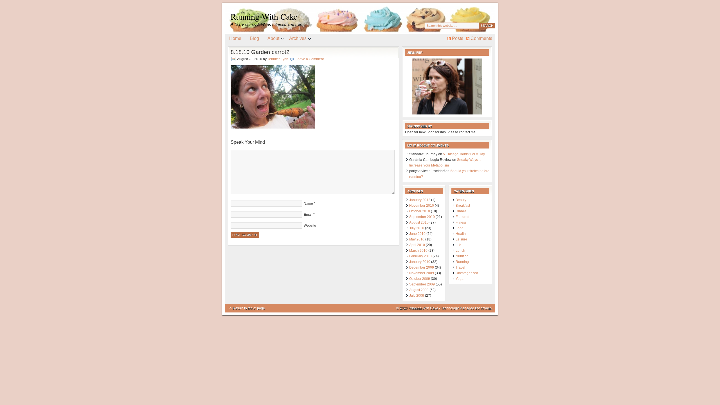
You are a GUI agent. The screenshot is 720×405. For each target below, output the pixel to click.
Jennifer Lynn (277, 59)
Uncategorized (467, 273)
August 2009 (419, 290)
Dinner (461, 211)
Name (308, 204)
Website (310, 226)
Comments (481, 38)
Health (461, 234)
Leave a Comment (310, 59)
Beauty (461, 200)
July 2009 (416, 296)
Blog (254, 38)
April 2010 (417, 245)
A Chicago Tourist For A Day (464, 154)
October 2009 (419, 279)
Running (462, 262)
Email (308, 215)
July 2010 (416, 228)
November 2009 (421, 273)
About (271, 39)
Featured (462, 217)
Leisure (461, 239)
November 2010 (421, 206)
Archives (296, 39)
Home (235, 38)
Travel (460, 267)
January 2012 (419, 200)
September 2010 (422, 217)
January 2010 (419, 262)
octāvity (486, 308)
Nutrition (462, 256)
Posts (457, 38)
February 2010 (420, 256)
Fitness (461, 222)
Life (458, 245)
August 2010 (419, 222)
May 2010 (416, 239)
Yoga (460, 279)
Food (460, 228)
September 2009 (422, 284)
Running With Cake (264, 16)
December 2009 (421, 267)
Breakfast (463, 206)
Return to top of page (249, 308)
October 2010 (419, 211)
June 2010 (417, 234)
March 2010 (418, 251)
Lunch (460, 251)
